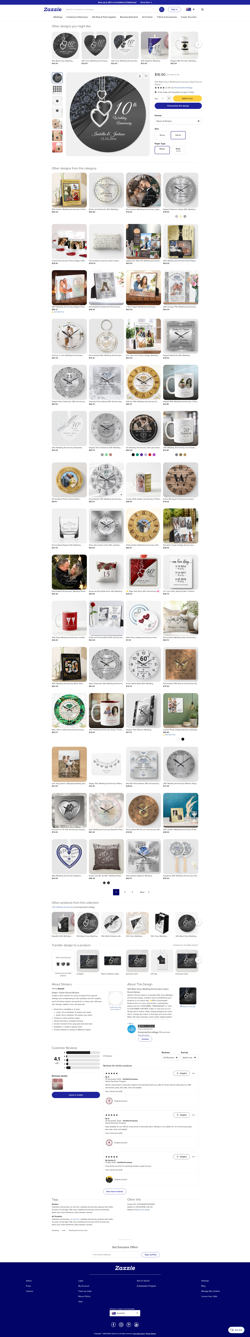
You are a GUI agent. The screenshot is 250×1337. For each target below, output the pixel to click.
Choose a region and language (122, 1309)
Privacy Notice (151, 1334)
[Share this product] (139, 76)
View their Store (143, 1035)
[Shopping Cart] (202, 9)
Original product (120, 1101)
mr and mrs (74, 1219)
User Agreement (139, 1334)
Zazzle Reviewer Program (115, 1081)
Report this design (187, 1006)
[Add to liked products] (146, 76)
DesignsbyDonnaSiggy (183, 88)
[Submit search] (161, 9)
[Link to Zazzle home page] (53, 9)
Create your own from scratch (115, 1008)
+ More (130, 1023)
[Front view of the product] (108, 114)
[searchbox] (114, 9)
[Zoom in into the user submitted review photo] (57, 1084)
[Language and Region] (190, 9)
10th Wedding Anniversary (62, 907)
